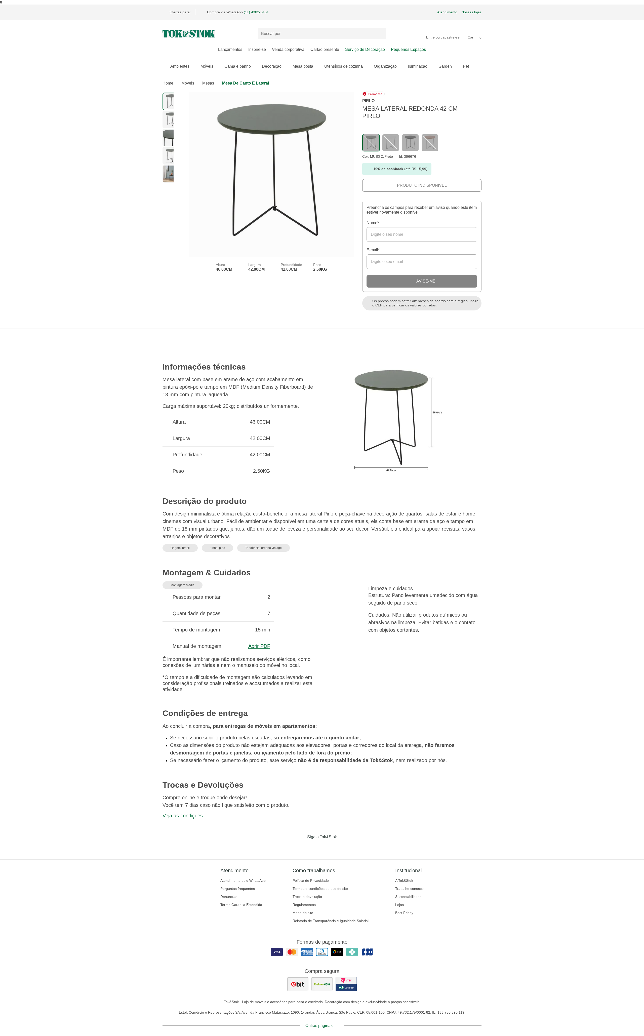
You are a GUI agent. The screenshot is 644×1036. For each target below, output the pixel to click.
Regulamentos (304, 905)
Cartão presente (324, 49)
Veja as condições (183, 815)
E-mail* (373, 250)
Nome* (373, 223)
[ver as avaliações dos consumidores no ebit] (297, 984)
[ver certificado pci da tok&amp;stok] (346, 984)
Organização (385, 66)
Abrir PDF (259, 646)
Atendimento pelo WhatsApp (243, 881)
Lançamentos (230, 49)
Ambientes (179, 66)
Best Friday (404, 913)
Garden (445, 66)
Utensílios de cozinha (343, 66)
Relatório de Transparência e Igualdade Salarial (331, 921)
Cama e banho (237, 66)
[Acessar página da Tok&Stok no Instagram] (315, 847)
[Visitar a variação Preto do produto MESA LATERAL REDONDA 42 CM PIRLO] (390, 142)
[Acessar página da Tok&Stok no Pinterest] (329, 847)
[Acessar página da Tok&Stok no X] (343, 847)
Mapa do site (303, 913)
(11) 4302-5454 (256, 12)
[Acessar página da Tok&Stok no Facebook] (301, 847)
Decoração (271, 66)
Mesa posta (303, 66)
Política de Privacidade (311, 881)
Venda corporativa (288, 49)
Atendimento (447, 12)
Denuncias (228, 897)
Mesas (208, 83)
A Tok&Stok (404, 881)
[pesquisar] (380, 34)
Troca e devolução (307, 897)
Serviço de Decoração (365, 49)
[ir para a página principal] (189, 33)
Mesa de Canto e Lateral (245, 83)
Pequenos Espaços (408, 49)
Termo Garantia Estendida (241, 905)
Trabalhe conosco (409, 889)
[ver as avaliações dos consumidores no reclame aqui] (322, 984)
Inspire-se (257, 49)
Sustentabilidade (408, 897)
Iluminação (417, 66)
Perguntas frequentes (237, 889)
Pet (466, 66)
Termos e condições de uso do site (320, 889)
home (168, 83)
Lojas (399, 905)
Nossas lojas (471, 12)
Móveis (206, 66)
